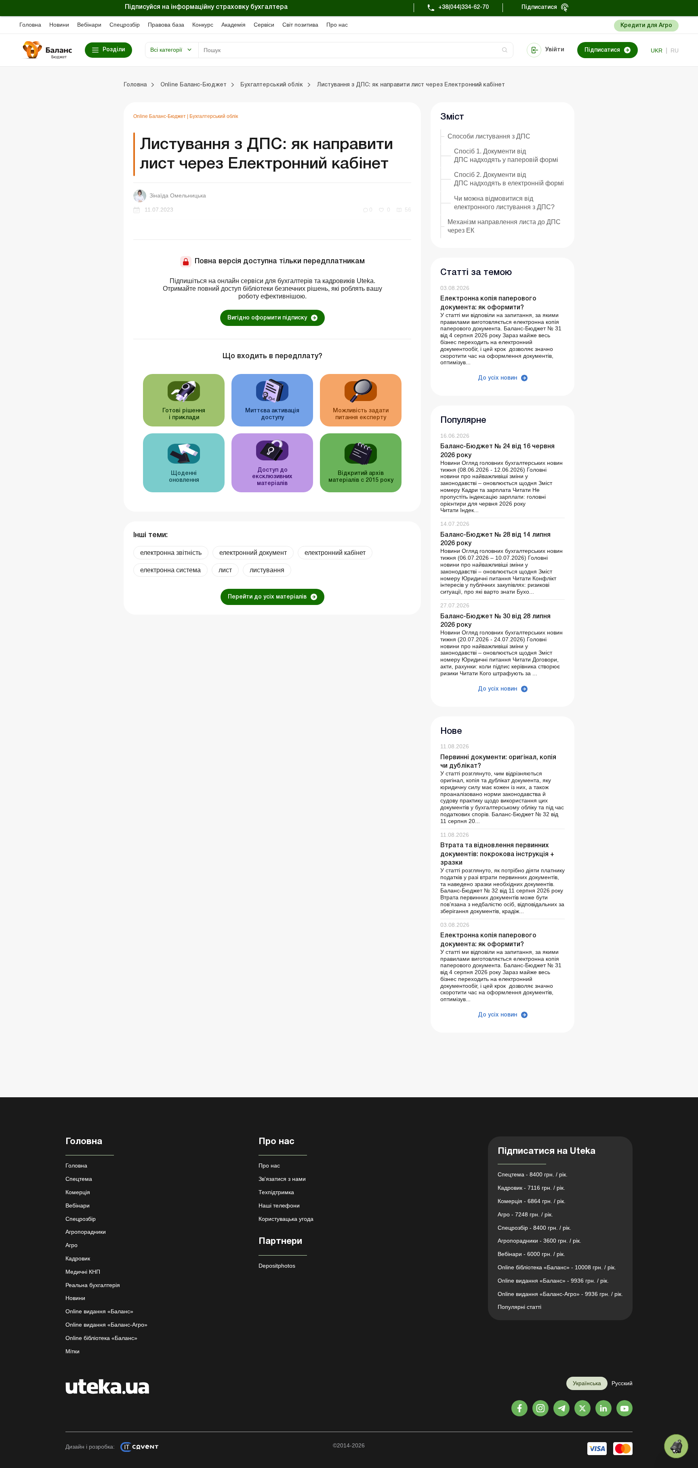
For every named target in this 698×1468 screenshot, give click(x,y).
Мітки (72, 1351)
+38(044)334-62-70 (463, 7)
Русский (622, 1383)
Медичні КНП (82, 1271)
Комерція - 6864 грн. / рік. (532, 1201)
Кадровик (77, 1258)
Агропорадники (85, 1232)
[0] (676, 1446)
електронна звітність (171, 552)
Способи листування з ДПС (489, 136)
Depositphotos (277, 1265)
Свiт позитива (300, 24)
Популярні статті (519, 1307)
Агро (71, 1245)
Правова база (166, 24)
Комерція (77, 1192)
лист (225, 570)
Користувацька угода (286, 1219)
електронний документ (253, 552)
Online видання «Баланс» (99, 1311)
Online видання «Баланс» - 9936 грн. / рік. (553, 1280)
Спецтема (78, 1179)
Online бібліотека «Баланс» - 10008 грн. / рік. (557, 1267)
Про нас (337, 24)
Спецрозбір (124, 24)
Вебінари (89, 24)
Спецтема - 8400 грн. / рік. (533, 1174)
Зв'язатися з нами (282, 1179)
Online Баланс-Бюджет (160, 116)
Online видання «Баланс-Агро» (106, 1324)
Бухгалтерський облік (213, 116)
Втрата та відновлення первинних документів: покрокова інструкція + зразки (497, 854)
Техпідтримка (276, 1192)
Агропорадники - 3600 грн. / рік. (539, 1240)
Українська (587, 1383)
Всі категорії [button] (166, 49)
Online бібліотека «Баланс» (101, 1338)
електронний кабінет (335, 552)
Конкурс (202, 24)
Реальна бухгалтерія (92, 1285)
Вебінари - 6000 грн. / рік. (531, 1254)
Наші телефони (279, 1205)
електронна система (170, 570)
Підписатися (539, 7)
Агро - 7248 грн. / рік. (525, 1214)
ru (675, 50)
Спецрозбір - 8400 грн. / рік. (534, 1227)
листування (267, 570)
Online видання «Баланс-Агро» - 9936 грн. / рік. (560, 1294)
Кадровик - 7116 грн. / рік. (531, 1187)
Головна (30, 24)
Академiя (233, 24)
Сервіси (264, 24)
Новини (59, 24)
